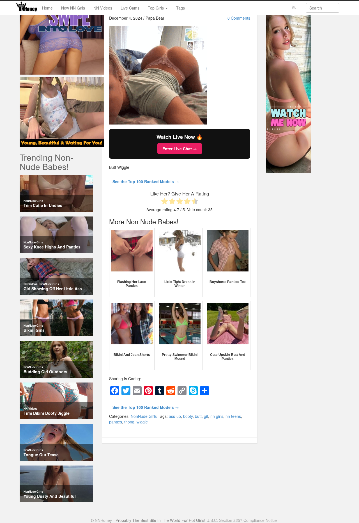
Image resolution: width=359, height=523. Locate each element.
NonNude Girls (144, 416)
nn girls (216, 416)
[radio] (164, 202)
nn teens (233, 416)
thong (129, 422)
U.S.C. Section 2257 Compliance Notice (241, 520)
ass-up (175, 416)
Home (47, 8)
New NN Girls (73, 8)
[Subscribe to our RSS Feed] (294, 7)
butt (198, 416)
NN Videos (102, 8)
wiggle (142, 422)
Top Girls (156, 8)
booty (188, 416)
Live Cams (130, 8)
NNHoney (103, 520)
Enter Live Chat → (179, 148)
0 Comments (238, 18)
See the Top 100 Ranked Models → (145, 181)
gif (206, 416)
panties (115, 422)
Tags (180, 8)
